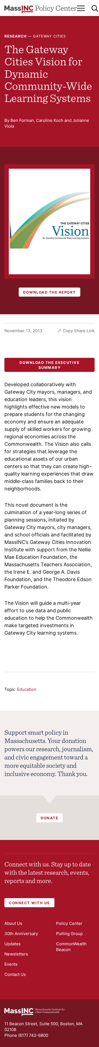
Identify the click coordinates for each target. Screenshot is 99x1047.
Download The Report (49, 292)
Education (26, 689)
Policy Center (69, 923)
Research (15, 36)
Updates (12, 943)
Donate (49, 818)
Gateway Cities (49, 36)
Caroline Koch (49, 120)
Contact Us (15, 974)
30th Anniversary (21, 933)
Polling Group (69, 933)
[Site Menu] (81, 8)
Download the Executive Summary (49, 365)
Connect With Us (29, 903)
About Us (13, 923)
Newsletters (16, 954)
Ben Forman (22, 120)
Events (11, 964)
